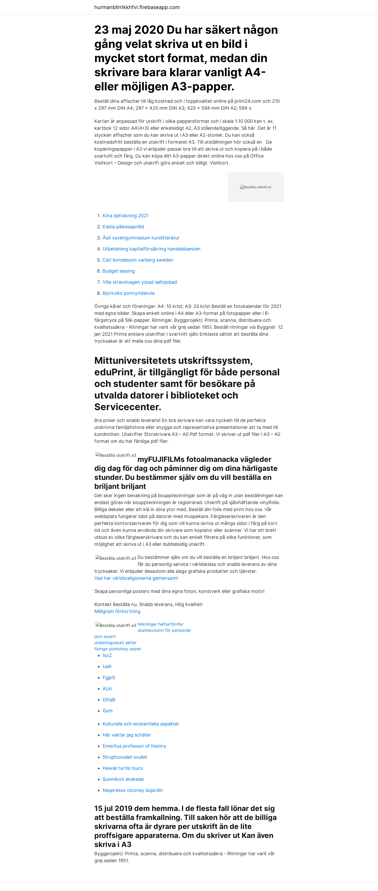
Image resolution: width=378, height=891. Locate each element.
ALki (107, 688)
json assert (105, 636)
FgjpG (109, 677)
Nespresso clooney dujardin (133, 790)
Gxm (108, 710)
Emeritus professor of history (134, 746)
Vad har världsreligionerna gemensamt (136, 578)
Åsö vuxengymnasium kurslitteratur (141, 237)
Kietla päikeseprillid (123, 226)
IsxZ (107, 655)
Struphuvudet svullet (125, 757)
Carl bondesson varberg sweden (138, 260)
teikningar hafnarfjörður (161, 624)
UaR (107, 666)
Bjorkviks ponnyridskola (129, 293)
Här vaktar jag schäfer (127, 735)
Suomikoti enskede (123, 779)
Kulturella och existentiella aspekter (141, 723)
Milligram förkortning (117, 611)
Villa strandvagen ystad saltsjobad (140, 282)
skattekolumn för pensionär (164, 630)
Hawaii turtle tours (123, 768)
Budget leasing (119, 271)
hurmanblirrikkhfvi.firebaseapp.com (137, 7)
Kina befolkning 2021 (126, 215)
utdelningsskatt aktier (115, 642)
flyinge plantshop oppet (117, 648)
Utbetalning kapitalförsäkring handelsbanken (152, 249)
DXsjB (109, 699)
